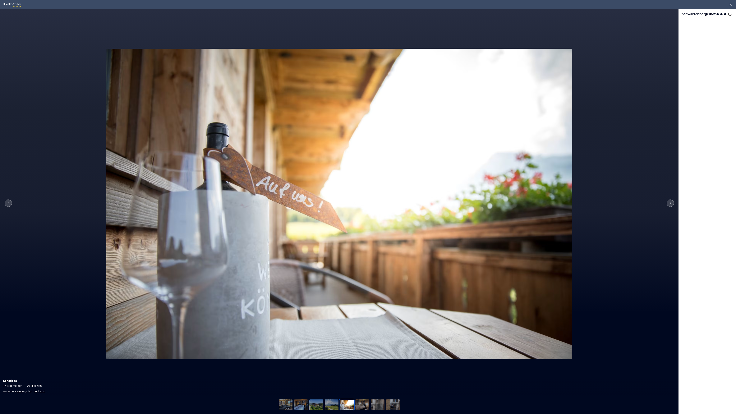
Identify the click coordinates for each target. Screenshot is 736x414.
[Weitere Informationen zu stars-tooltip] (729, 14)
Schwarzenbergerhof (699, 14)
